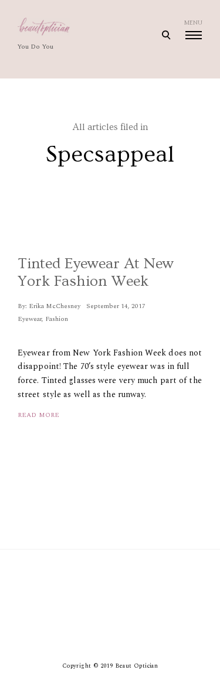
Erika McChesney (54, 306)
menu (193, 22)
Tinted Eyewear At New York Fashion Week (96, 272)
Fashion (56, 319)
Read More (38, 415)
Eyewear (30, 319)
